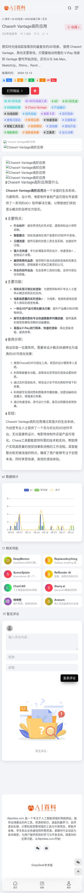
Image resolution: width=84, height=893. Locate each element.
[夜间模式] (78, 871)
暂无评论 (13, 614)
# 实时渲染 (66, 113)
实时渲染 (35, 299)
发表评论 (69, 678)
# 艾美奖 (49, 132)
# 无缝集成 (69, 120)
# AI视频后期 (12, 107)
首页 (7, 18)
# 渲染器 (52, 126)
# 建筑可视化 (12, 120)
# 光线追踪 (11, 113)
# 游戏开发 (69, 126)
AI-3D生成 (17, 18)
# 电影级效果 (31, 132)
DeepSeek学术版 (42, 865)
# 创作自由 (29, 113)
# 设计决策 (66, 132)
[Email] (46, 848)
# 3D (55, 101)
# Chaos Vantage (36, 107)
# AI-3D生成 (70, 101)
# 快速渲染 (50, 120)
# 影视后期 (32, 120)
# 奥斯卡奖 (48, 113)
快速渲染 (65, 251)
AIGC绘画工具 (32, 18)
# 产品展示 (58, 107)
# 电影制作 (11, 132)
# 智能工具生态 (13, 126)
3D (27, 203)
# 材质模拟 (35, 126)
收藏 (75, 27)
